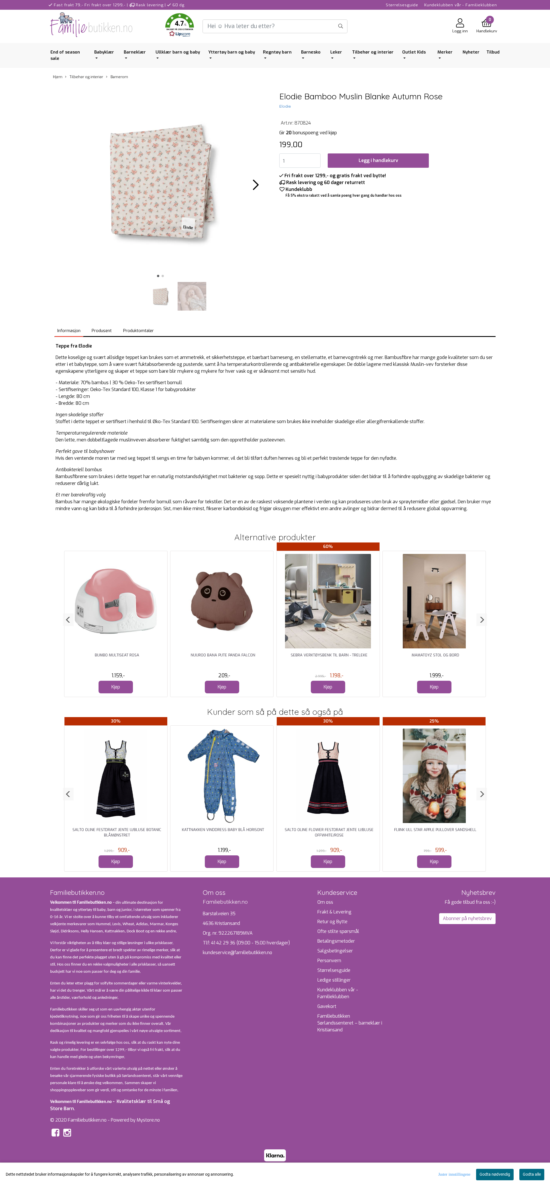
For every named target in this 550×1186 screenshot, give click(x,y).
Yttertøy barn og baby (231, 52)
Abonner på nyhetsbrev (467, 918)
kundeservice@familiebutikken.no (237, 953)
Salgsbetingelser (335, 951)
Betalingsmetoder (336, 941)
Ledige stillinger (334, 980)
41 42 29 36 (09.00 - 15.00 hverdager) (250, 943)
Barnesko (311, 52)
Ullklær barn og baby (178, 52)
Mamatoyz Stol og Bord (435, 655)
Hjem (57, 76)
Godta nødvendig (495, 1174)
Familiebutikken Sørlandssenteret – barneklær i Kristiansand (349, 1023)
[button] (179, 26)
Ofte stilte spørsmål (338, 931)
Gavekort (326, 1006)
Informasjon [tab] (68, 330)
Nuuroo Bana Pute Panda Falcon (223, 655)
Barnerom (119, 76)
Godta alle (532, 1174)
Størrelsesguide (402, 4)
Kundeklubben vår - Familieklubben (460, 4)
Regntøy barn (277, 52)
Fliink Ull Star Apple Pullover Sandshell (435, 829)
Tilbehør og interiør (373, 52)
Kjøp (115, 687)
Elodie (285, 106)
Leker (336, 52)
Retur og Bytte (332, 922)
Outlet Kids (414, 52)
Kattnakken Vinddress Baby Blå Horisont (223, 829)
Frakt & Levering (334, 912)
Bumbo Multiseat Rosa (117, 655)
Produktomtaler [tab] (138, 330)
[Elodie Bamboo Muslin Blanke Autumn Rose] (160, 183)
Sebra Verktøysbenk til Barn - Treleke (329, 655)
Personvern (329, 961)
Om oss (325, 902)
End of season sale (65, 55)
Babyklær (104, 52)
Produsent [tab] (102, 330)
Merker (445, 52)
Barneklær (135, 52)
